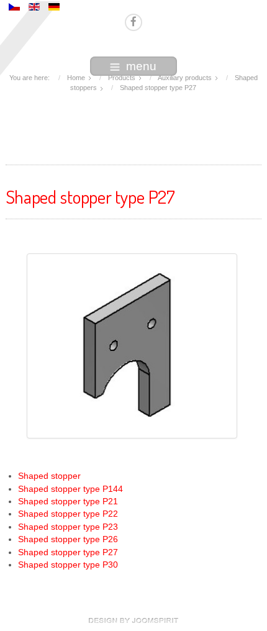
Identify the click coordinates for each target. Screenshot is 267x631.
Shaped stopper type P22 (68, 514)
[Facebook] (133, 22)
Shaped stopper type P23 (68, 527)
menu (141, 66)
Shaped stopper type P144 (70, 489)
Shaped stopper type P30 (68, 565)
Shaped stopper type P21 (68, 501)
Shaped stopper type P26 (68, 539)
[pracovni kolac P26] (132, 345)
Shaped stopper (49, 476)
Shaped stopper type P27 (68, 552)
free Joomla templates (133, 620)
